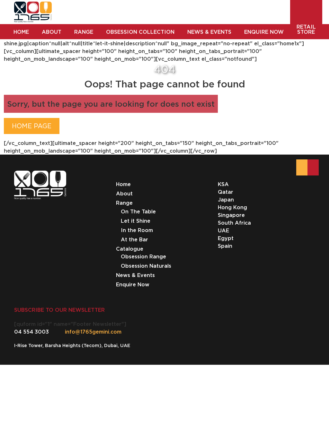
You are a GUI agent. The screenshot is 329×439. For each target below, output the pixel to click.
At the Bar (134, 239)
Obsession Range (143, 256)
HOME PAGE (31, 125)
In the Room (137, 230)
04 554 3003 (31, 332)
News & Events (135, 275)
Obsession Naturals (146, 266)
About (124, 193)
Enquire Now (132, 284)
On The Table (138, 211)
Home (123, 184)
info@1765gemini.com (93, 332)
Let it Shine (135, 221)
